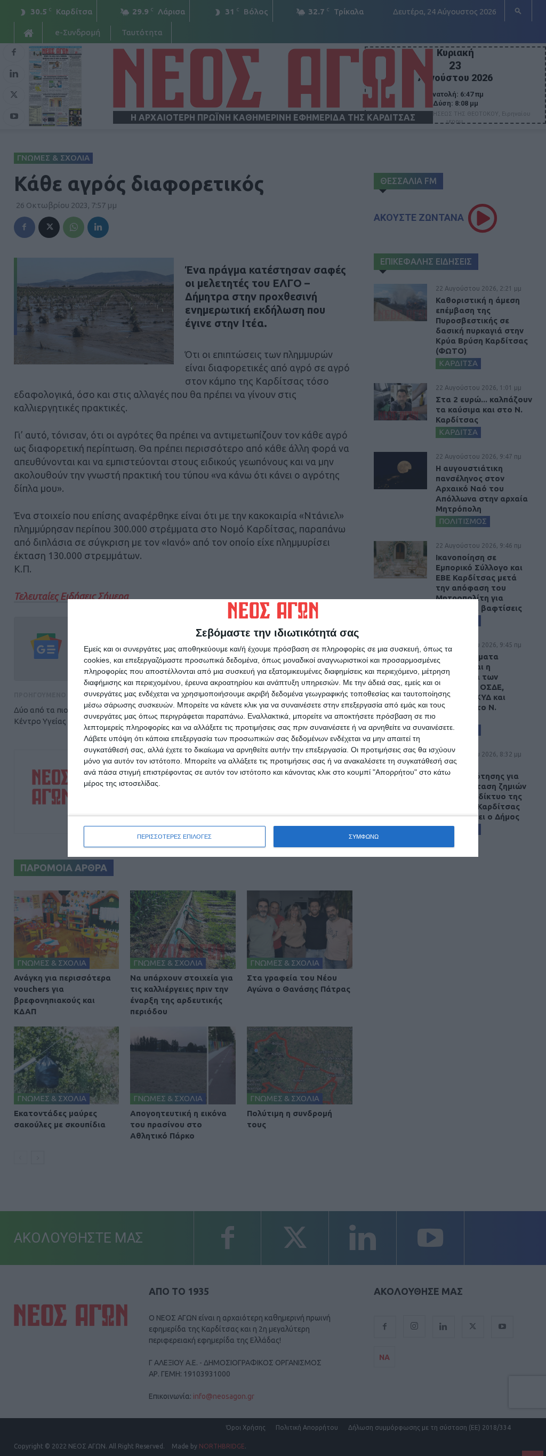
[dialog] (273, 728)
